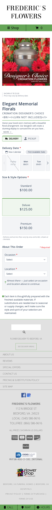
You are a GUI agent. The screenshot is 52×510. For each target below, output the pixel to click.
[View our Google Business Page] (28, 396)
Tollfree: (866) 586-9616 (26, 423)
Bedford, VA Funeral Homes (18, 484)
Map (27, 507)
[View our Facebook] (23, 396)
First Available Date (36, 152)
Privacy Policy (13, 494)
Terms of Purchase (34, 494)
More (6, 132)
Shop (15, 27)
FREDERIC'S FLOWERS (26, 12)
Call (9, 507)
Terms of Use (26, 498)
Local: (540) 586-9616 (26, 418)
